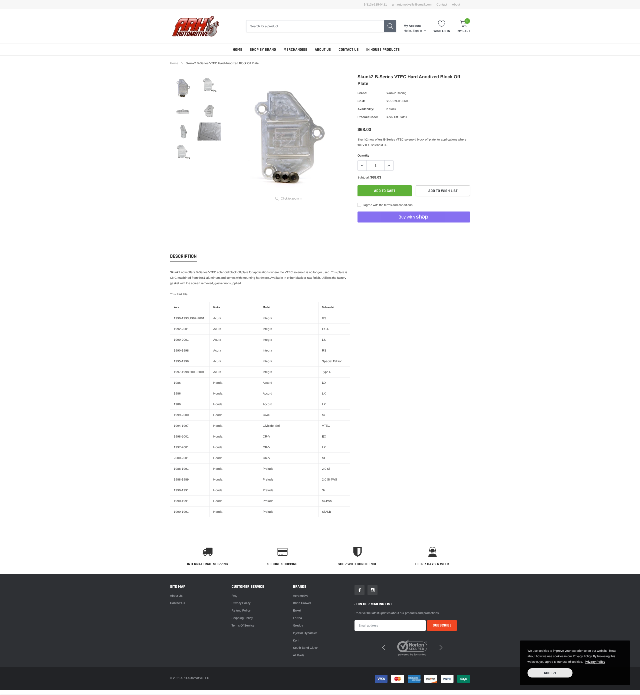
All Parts (298, 655)
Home (237, 49)
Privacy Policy (241, 603)
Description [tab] (183, 256)
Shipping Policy (242, 618)
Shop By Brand (263, 49)
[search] (390, 26)
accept (550, 673)
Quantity (364, 155)
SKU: (361, 101)
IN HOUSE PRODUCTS (383, 49)
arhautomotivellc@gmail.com (412, 4)
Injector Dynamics (305, 633)
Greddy (298, 625)
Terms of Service (243, 625)
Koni (296, 640)
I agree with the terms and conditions (387, 205)
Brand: (362, 93)
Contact (441, 4)
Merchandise (295, 49)
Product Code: (368, 117)
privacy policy (595, 662)
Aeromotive (300, 596)
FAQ (234, 596)
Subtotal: (364, 177)
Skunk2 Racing (396, 93)
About (456, 4)
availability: (366, 109)
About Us (323, 49)
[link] (183, 88)
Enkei (297, 610)
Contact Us (348, 49)
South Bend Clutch (305, 648)
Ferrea (297, 618)
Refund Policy (241, 610)
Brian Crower (302, 603)
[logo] (195, 26)
